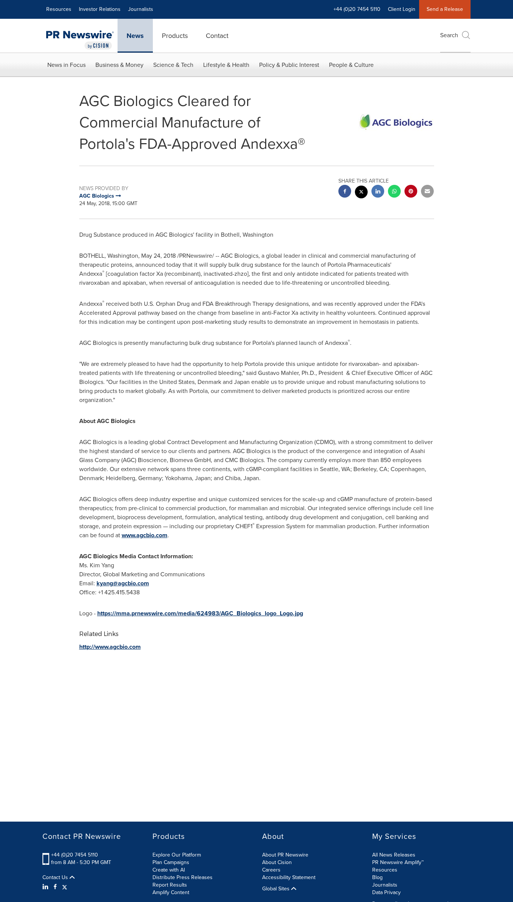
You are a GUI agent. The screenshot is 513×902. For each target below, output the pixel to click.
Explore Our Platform (176, 855)
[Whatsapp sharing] (394, 192)
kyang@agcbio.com (123, 583)
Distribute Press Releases (182, 877)
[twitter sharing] (361, 193)
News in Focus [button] (66, 64)
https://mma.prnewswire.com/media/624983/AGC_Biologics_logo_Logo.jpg (200, 613)
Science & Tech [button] (173, 64)
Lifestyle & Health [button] (226, 64)
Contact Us (55, 877)
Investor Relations (100, 9)
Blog (377, 877)
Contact (217, 36)
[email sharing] (427, 192)
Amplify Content (170, 892)
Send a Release (445, 9)
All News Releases (393, 855)
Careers (271, 870)
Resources (58, 9)
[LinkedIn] (46, 887)
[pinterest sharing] (410, 192)
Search (449, 35)
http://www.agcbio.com (110, 646)
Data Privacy (386, 892)
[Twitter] (64, 887)
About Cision (277, 862)
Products (175, 36)
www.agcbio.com (144, 535)
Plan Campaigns (170, 862)
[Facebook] (55, 887)
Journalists (140, 9)
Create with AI (168, 870)
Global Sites (276, 889)
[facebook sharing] (344, 192)
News (135, 36)
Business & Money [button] (119, 64)
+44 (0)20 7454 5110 (74, 855)
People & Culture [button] (351, 64)
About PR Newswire (285, 855)
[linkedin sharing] (377, 192)
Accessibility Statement (288, 877)
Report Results (169, 885)
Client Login (401, 9)
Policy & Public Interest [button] (289, 64)
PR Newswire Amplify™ (398, 862)
